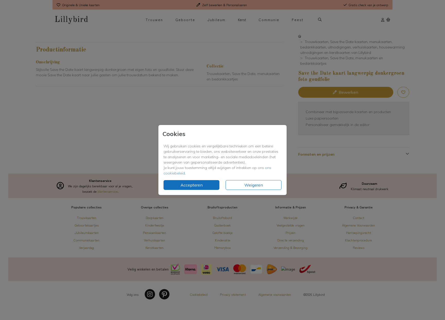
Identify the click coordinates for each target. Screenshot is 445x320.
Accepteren (192, 185)
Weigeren (253, 185)
